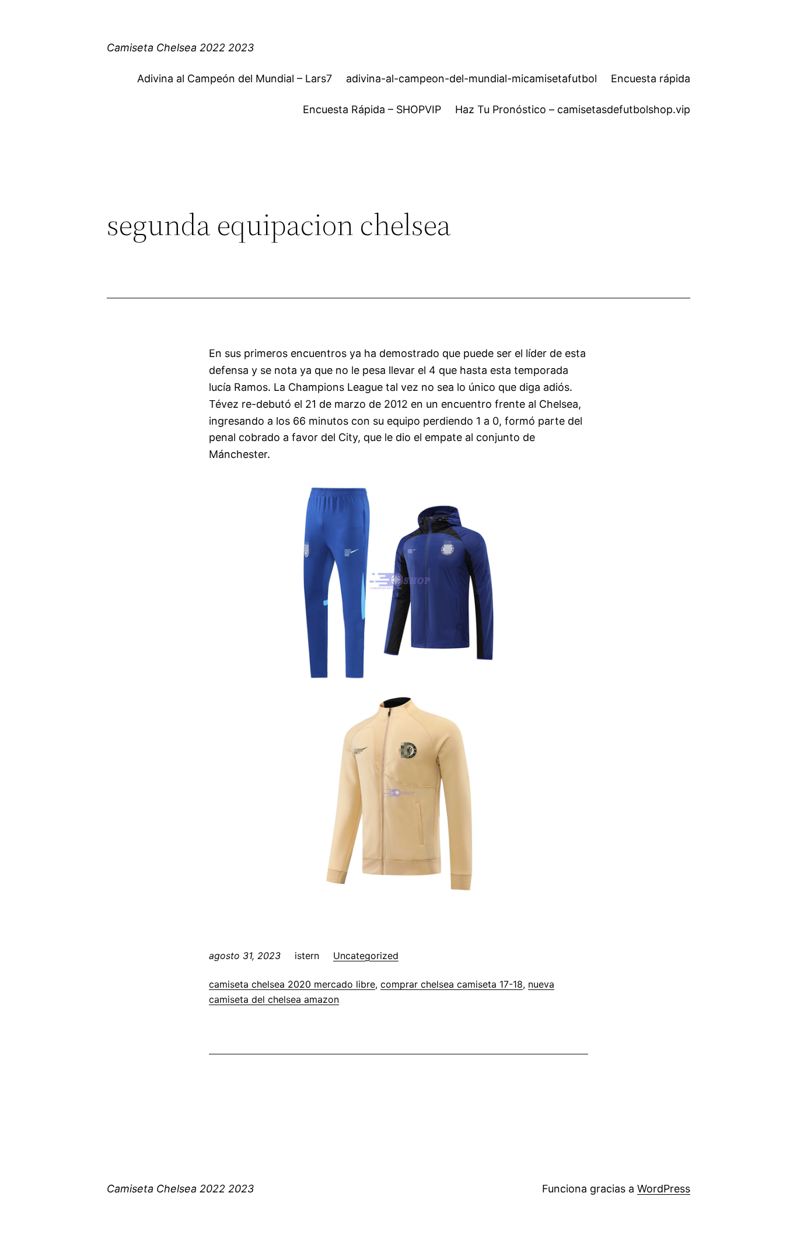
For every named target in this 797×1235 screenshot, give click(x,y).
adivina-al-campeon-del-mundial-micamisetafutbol (471, 78)
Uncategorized (365, 955)
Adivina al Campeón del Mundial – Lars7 (234, 78)
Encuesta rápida (650, 78)
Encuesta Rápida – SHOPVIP (372, 109)
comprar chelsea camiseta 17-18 (451, 984)
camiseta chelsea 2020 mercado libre (292, 984)
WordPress (663, 1188)
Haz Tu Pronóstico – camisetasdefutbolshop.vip (572, 109)
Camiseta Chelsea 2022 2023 (180, 47)
